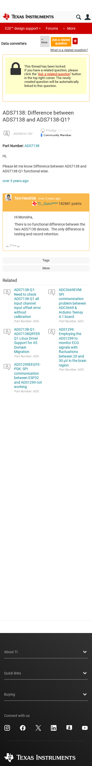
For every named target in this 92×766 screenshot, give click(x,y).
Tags (46, 260)
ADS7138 (32, 146)
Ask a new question (75, 41)
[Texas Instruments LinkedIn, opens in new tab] (54, 730)
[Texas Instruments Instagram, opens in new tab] (7, 730)
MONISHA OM (22, 134)
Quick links (12, 673)
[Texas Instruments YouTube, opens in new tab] (85, 730)
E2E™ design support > (23, 28)
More (71, 28)
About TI (11, 652)
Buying (9, 694)
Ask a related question (61, 41)
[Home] (28, 16)
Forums (52, 28)
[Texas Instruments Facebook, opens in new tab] (23, 730)
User (87, 17)
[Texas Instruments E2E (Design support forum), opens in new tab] (69, 730)
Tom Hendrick (25, 198)
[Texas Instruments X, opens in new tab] (38, 730)
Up (7, 247)
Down (18, 247)
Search (78, 17)
